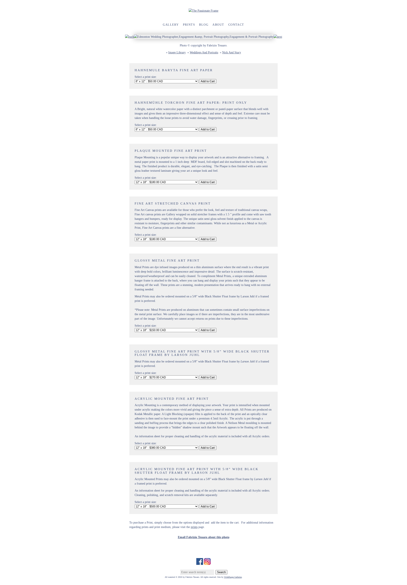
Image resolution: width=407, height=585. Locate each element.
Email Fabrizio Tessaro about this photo (203, 537)
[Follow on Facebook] (199, 562)
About (218, 24)
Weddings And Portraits (204, 52)
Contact (236, 24)
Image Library (177, 52)
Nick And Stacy (231, 52)
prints (194, 527)
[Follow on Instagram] (207, 562)
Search (221, 572)
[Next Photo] (278, 36)
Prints (189, 24)
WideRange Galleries (233, 577)
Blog (203, 24)
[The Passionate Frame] (203, 10)
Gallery (171, 24)
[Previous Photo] (129, 36)
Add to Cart (208, 81)
